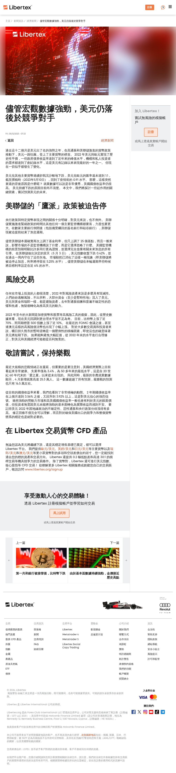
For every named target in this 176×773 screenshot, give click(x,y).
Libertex (67, 630)
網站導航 (152, 644)
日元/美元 (82, 449)
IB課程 (122, 644)
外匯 (8, 644)
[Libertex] (17, 7)
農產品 (9, 659)
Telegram (163, 712)
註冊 (149, 7)
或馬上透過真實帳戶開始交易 (59, 523)
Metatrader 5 (70, 639)
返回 (11, 140)
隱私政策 (152, 639)
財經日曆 (38, 649)
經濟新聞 (31, 21)
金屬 (8, 654)
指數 (8, 649)
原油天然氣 (12, 664)
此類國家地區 (88, 735)
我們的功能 (125, 669)
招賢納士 (124, 679)
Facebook (133, 712)
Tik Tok (157, 712)
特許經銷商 (125, 654)
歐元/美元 (48, 449)
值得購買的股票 (14, 630)
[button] (170, 7)
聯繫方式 (124, 635)
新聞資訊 (18, 21)
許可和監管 (154, 659)
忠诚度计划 (97, 635)
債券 (8, 674)
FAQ (36, 644)
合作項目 (124, 639)
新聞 (36, 635)
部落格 (37, 630)
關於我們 (124, 630)
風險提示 (152, 654)
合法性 (151, 630)
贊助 (121, 649)
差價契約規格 (126, 664)
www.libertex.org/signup (44, 469)
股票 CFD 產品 (13, 639)
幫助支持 (152, 635)
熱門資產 (10, 635)
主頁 (8, 21)
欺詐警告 (124, 659)
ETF (7, 669)
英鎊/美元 (65, 449)
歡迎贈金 (95, 630)
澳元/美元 (26, 453)
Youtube (151, 712)
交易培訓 (38, 639)
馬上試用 (59, 513)
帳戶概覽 (124, 674)
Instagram (145, 712)
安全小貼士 (154, 649)
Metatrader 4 (70, 635)
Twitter (139, 712)
